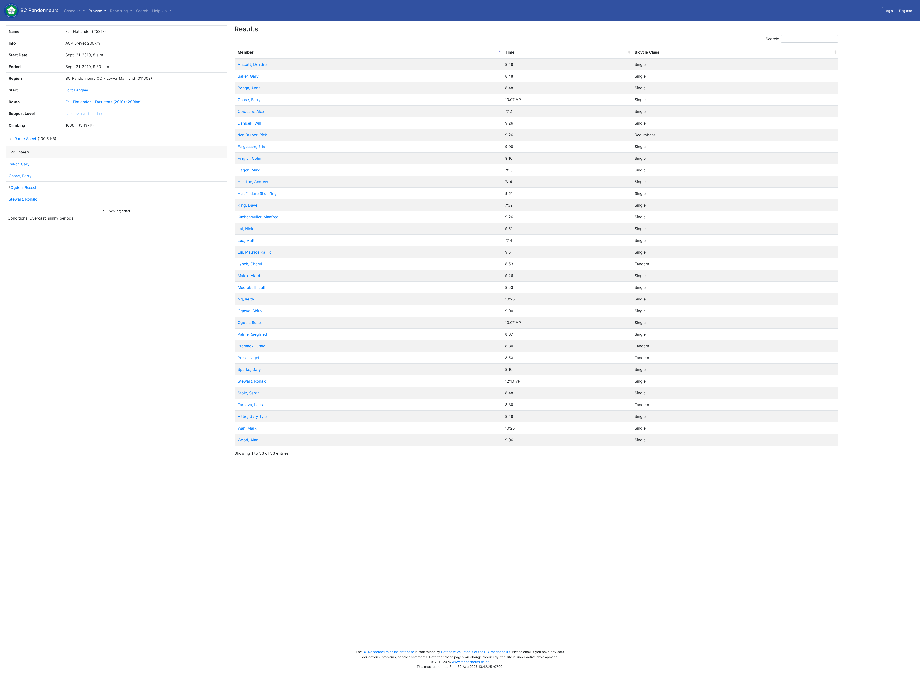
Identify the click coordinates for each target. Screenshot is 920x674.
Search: (772, 38)
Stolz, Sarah (248, 393)
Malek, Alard (249, 275)
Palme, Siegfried (252, 334)
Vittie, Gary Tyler (253, 416)
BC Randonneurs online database (388, 652)
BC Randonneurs (38, 10)
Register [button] (905, 11)
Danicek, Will (249, 123)
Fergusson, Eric (251, 146)
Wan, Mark (247, 428)
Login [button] (888, 11)
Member (246, 52)
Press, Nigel (248, 357)
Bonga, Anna (249, 87)
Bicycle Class (647, 52)
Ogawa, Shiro (250, 310)
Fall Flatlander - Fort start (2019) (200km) (103, 101)
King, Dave (247, 205)
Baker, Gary (19, 164)
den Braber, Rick (252, 134)
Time (510, 52)
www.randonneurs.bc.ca (470, 662)
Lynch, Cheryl (250, 263)
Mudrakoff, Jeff (252, 287)
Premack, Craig (251, 346)
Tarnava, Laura (251, 404)
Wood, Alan (248, 439)
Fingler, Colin (249, 158)
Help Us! (160, 10)
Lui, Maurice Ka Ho (255, 252)
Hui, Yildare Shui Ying (257, 193)
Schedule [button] (73, 10)
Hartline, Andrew (253, 181)
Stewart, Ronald (23, 199)
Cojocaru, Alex (251, 111)
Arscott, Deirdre (252, 64)
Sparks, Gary (249, 369)
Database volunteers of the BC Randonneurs (475, 652)
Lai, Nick (245, 228)
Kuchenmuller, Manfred (258, 217)
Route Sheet (25, 138)
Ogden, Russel (23, 187)
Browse (98, 10)
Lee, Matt (246, 240)
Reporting (119, 10)
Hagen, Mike (249, 170)
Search (142, 10)
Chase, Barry (20, 175)
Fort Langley (76, 90)
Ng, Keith (246, 299)
